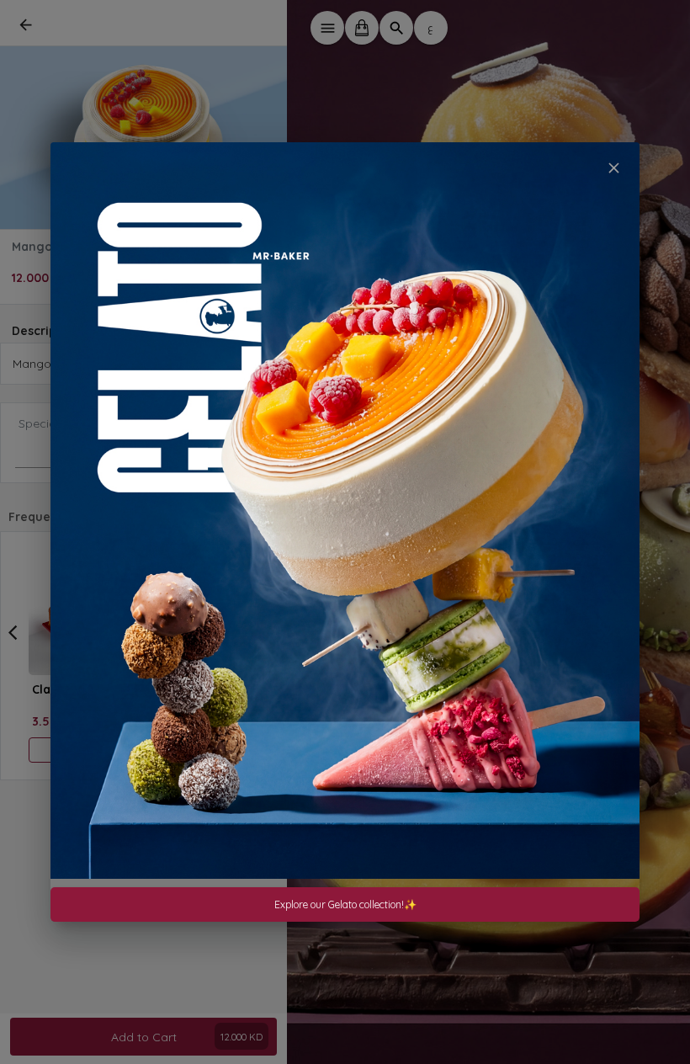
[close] (614, 168)
